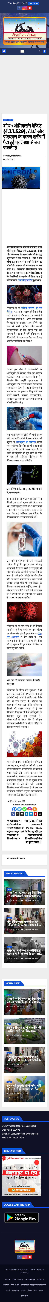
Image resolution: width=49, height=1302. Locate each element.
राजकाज (9, 1082)
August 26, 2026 (17, 1007)
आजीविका (6, 1285)
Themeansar (24, 1273)
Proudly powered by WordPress (17, 1269)
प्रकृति (8, 1290)
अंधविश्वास (40, 1279)
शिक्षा (35, 1290)
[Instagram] (29, 809)
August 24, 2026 (17, 1065)
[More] (34, 809)
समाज (5, 120)
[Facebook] (14, 809)
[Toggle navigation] (22, 51)
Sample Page (30, 1279)
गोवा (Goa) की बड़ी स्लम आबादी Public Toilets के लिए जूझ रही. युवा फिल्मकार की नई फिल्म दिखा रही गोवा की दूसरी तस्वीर (33, 831)
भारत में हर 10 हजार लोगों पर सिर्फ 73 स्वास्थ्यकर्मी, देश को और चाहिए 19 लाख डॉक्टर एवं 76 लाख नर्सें (24, 896)
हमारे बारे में (24, 1296)
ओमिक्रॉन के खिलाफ (26, 442)
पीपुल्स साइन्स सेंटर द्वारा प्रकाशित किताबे (33, 1285)
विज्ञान (8, 1024)
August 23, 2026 (17, 1094)
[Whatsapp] (24, 809)
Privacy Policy (17, 1279)
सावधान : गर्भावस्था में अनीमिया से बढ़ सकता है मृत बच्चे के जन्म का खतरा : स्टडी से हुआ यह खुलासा (24, 954)
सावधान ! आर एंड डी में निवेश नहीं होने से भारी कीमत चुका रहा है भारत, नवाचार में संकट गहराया (24, 1089)
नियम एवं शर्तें (15, 1285)
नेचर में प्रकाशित (25, 280)
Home (7, 1279)
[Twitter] (19, 809)
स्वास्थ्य (11, 120)
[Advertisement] (24, 88)
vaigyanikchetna (13, 156)
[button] (40, 51)
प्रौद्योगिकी (15, 1290)
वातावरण (23, 1290)
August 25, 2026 (17, 1036)
